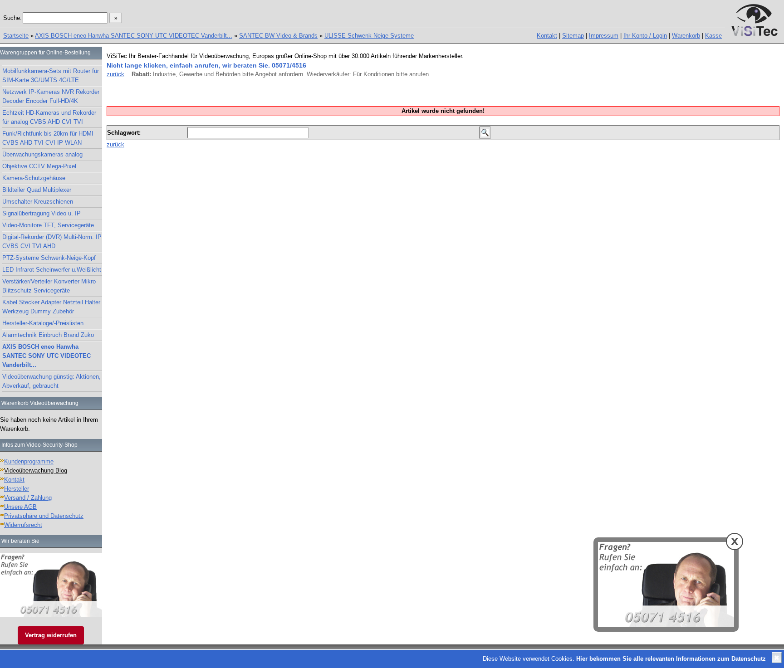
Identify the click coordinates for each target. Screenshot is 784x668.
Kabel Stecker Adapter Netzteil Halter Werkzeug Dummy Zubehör (51, 307)
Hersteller (16, 488)
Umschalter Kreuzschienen (37, 201)
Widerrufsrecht (23, 525)
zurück (115, 74)
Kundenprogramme (29, 461)
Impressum (603, 35)
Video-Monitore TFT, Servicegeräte (48, 225)
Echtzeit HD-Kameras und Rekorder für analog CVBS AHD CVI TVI (49, 117)
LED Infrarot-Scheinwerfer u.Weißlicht (51, 269)
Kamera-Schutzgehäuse (33, 178)
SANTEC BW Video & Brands (278, 35)
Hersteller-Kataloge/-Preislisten (42, 323)
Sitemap (573, 35)
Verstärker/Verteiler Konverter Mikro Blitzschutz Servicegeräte (49, 286)
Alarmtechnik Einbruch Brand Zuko (48, 335)
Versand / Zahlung (28, 497)
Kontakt (547, 35)
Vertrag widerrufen (51, 635)
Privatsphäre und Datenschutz (43, 515)
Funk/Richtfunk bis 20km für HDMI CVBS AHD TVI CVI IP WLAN (47, 138)
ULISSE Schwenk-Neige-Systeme (369, 35)
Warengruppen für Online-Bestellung (45, 52)
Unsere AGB (20, 506)
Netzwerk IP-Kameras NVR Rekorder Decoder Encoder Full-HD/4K (50, 96)
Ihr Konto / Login (645, 35)
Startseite (16, 35)
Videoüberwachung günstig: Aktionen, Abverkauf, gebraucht (51, 381)
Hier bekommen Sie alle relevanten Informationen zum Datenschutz (671, 658)
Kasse (713, 35)
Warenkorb (686, 35)
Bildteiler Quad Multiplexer (36, 189)
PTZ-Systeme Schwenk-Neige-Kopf (49, 257)
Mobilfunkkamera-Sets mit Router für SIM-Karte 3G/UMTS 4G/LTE (50, 75)
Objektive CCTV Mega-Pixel (39, 166)
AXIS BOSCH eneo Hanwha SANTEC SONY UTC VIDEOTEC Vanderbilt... (133, 35)
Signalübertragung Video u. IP (41, 213)
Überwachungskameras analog (42, 154)
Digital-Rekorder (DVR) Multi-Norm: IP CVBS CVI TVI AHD (52, 241)
